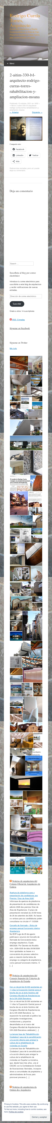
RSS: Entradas (18, 319)
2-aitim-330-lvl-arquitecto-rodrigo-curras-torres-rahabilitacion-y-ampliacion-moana (24, 107)
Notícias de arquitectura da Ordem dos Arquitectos (23, 1088)
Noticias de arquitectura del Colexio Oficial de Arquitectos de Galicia (25, 884)
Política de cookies (16, 1111)
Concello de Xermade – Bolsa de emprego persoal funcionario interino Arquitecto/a (25, 928)
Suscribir (17, 304)
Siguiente (37, 112)
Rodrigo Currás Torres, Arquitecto (25, 20)
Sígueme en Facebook (20, 328)
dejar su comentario (17, 170)
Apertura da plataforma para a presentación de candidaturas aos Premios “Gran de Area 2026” (24, 895)
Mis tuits (13, 348)
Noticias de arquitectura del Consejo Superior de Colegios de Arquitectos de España (25, 978)
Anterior (14, 112)
